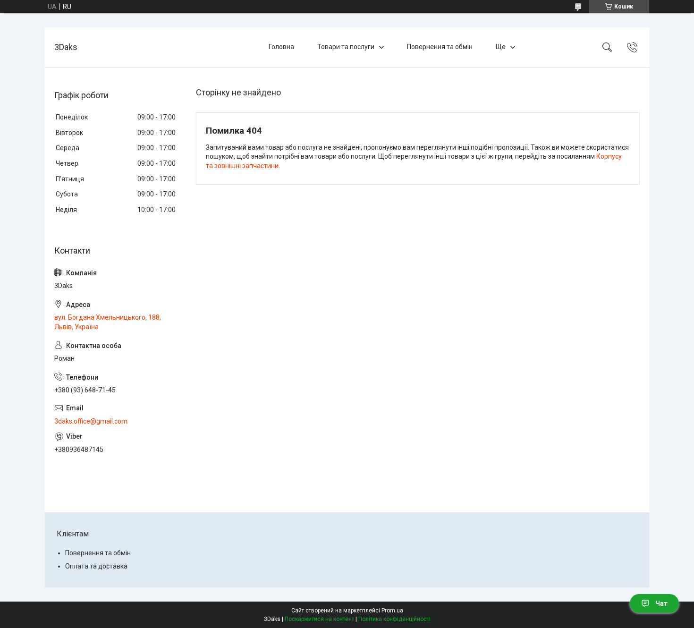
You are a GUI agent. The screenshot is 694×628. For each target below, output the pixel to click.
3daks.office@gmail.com (90, 421)
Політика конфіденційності (394, 619)
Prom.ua (392, 610)
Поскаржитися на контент (319, 619)
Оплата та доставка (96, 566)
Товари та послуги (345, 47)
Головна (281, 47)
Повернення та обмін (440, 47)
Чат (661, 603)
